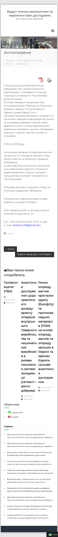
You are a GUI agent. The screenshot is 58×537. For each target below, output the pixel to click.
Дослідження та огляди (31, 60)
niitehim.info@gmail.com (27, 225)
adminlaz (10, 302)
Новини (8, 426)
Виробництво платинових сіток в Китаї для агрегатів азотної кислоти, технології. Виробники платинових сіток (29, 481)
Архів (9, 64)
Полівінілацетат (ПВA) (11, 287)
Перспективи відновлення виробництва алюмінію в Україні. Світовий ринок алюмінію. (30, 471)
